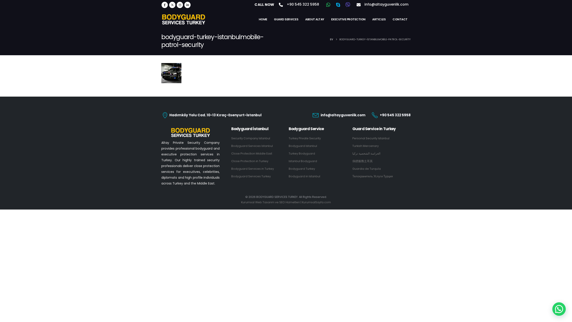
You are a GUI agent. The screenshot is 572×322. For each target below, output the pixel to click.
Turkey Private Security (305, 138)
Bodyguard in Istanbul (304, 176)
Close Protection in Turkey (249, 161)
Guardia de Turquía (366, 169)
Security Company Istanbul (250, 138)
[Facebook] (165, 5)
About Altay (314, 19)
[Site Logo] (183, 19)
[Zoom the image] (190, 129)
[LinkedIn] (187, 5)
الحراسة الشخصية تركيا (366, 153)
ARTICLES (379, 19)
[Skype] (338, 5)
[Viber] (348, 5)
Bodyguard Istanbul (303, 146)
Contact (400, 19)
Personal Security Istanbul (370, 138)
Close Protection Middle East (251, 153)
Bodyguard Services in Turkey (252, 169)
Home (263, 19)
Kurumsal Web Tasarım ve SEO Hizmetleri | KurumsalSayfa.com (286, 202)
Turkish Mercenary (365, 146)
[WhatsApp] (328, 5)
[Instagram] (180, 5)
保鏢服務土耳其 (362, 161)
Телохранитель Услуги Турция (372, 176)
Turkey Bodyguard (302, 153)
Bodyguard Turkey (302, 169)
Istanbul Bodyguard (303, 161)
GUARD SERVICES (286, 19)
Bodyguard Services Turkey (251, 176)
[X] (172, 5)
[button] (559, 309)
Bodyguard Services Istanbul (252, 146)
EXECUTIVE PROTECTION (348, 19)
